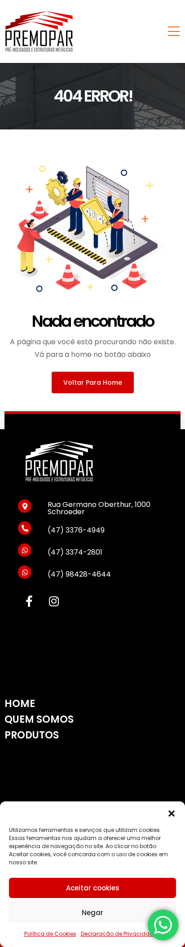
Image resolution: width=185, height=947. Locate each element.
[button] (171, 812)
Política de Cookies (50, 934)
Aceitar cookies (92, 888)
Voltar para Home (92, 382)
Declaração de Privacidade (119, 934)
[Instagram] (54, 601)
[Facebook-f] (29, 601)
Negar (92, 912)
